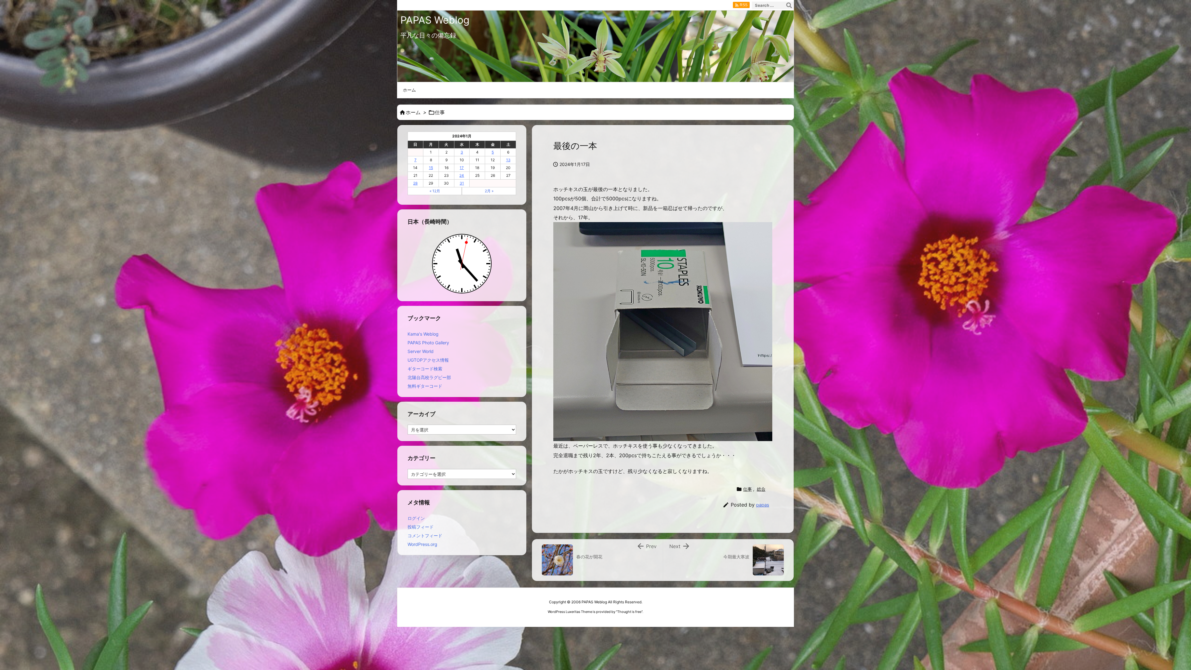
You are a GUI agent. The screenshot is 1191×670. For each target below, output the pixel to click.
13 (508, 160)
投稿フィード (421, 526)
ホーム (413, 112)
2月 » (489, 191)
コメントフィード (425, 535)
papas (762, 505)
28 (415, 183)
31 (462, 183)
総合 (761, 489)
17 (462, 167)
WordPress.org (422, 544)
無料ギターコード (425, 386)
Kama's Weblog (423, 334)
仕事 (440, 112)
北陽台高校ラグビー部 (429, 377)
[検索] (789, 5)
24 (461, 175)
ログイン (416, 518)
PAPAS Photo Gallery (428, 342)
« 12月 (435, 191)
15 (431, 167)
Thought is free (629, 612)
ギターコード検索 (425, 368)
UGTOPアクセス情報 (428, 360)
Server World (421, 351)
